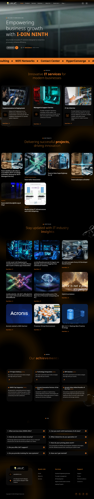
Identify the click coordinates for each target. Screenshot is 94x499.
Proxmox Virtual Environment (44, 326)
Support (79, 473)
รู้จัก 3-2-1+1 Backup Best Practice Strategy (73, 327)
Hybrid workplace (68, 294)
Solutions (40, 3)
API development (59, 479)
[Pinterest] (76, 494)
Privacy (79, 476)
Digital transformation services (62, 481)
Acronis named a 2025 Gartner (16, 326)
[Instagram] (87, 494)
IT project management (61, 476)
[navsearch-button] (83, 3)
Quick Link (56, 3)
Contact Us (80, 481)
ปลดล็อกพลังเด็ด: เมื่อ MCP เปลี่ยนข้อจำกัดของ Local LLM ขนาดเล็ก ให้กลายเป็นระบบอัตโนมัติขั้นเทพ (19, 296)
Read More (5, 123)
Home (21, 3)
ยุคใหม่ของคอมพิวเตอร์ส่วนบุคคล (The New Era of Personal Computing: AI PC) (46, 296)
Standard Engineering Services (62, 473)
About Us (48, 3)
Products (27, 3)
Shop (63, 3)
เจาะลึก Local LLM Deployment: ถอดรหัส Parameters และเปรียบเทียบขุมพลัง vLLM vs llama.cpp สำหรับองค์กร (18, 264)
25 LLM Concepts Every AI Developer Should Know (74, 263)
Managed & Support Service (43, 108)
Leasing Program (59, 484)
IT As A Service (70, 108)
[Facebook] (83, 494)
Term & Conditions (81, 479)
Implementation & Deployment (14, 108)
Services (34, 3)
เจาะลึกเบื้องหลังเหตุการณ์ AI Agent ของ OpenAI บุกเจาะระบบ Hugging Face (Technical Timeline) (46, 264)
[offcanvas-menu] (86, 3)
